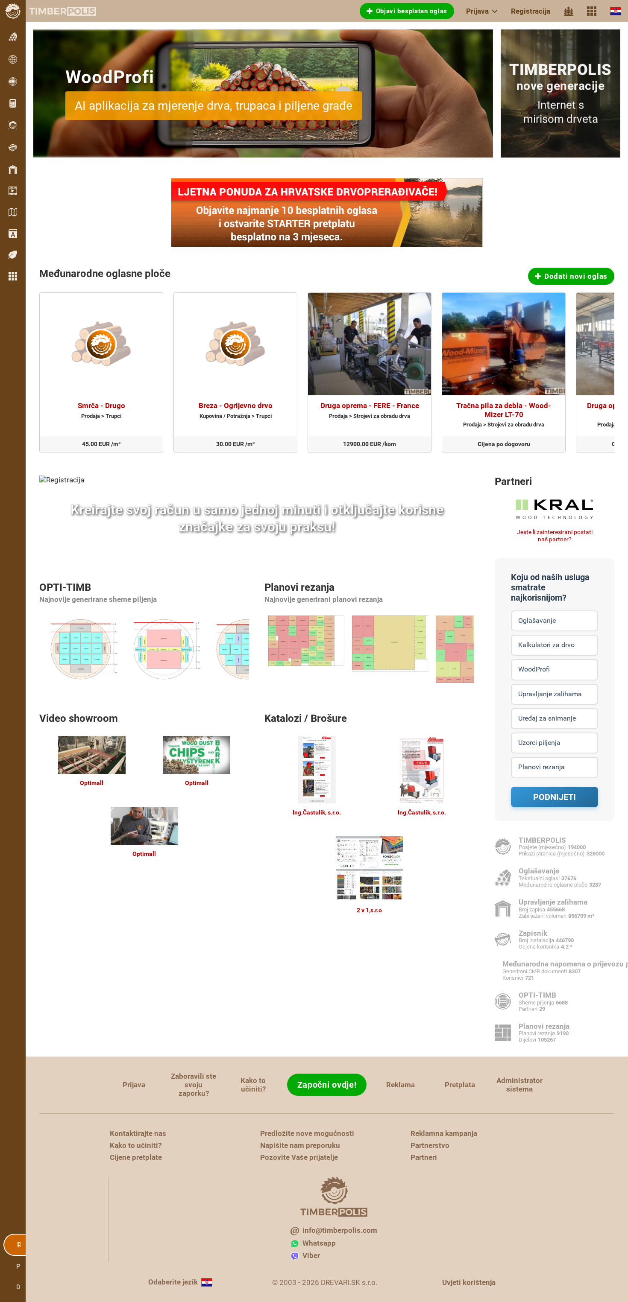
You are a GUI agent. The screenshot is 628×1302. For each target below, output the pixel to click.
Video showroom (78, 718)
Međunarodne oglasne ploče (104, 274)
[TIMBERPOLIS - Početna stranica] (55, 11)
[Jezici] (615, 11)
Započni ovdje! (327, 1085)
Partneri (513, 482)
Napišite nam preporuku (300, 1145)
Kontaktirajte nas (138, 1133)
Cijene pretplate (136, 1157)
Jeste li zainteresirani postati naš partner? (555, 535)
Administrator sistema (519, 1084)
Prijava (477, 11)
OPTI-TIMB (65, 587)
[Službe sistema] (591, 11)
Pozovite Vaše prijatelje (299, 1157)
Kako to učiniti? (253, 1084)
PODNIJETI (554, 797)
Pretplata (460, 1084)
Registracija (530, 11)
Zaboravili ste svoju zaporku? (193, 1085)
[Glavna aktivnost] (568, 11)
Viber (311, 1255)
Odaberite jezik (173, 1282)
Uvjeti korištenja (469, 1282)
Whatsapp (319, 1243)
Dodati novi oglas (575, 276)
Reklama (400, 1084)
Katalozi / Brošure (305, 718)
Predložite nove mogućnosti (307, 1133)
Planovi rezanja (299, 587)
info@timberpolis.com (339, 1230)
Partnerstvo (430, 1145)
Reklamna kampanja (444, 1133)
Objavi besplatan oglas (411, 11)
